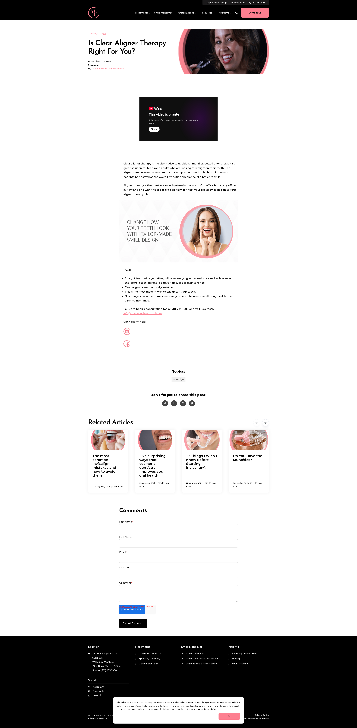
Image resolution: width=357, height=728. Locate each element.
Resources (206, 13)
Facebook (98, 691)
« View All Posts (97, 33)
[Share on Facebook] (165, 403)
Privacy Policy (262, 715)
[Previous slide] (256, 422)
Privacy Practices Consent (255, 718)
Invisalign (178, 379)
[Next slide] (265, 422)
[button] (236, 13)
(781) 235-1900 (109, 670)
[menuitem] (217, 2)
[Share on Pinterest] (192, 403)
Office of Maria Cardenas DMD (107, 68)
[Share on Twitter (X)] (183, 403)
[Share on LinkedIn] (174, 403)
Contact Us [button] (255, 12)
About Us (224, 13)
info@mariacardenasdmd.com (142, 313)
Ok (229, 716)
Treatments (141, 13)
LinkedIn (97, 695)
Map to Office (112, 666)
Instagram (98, 687)
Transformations (185, 13)
